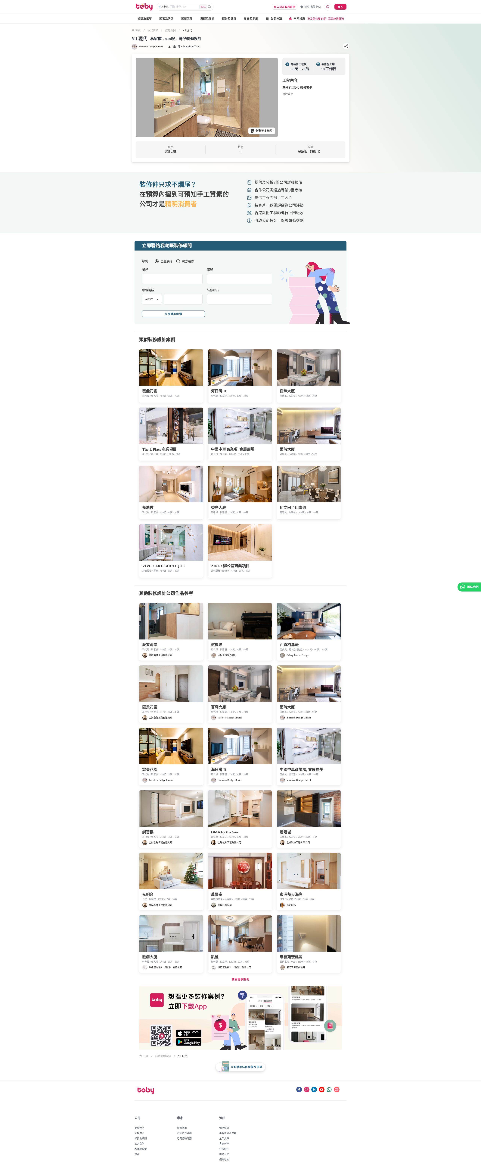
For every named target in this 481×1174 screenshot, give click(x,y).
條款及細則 (141, 1138)
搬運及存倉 (207, 18)
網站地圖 (224, 1159)
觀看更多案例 (240, 979)
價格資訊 (224, 1127)
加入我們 (139, 1143)
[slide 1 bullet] (199, 132)
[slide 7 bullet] (215, 132)
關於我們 (139, 1127)
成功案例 (170, 30)
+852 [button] (149, 299)
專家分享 (224, 1143)
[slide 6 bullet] (212, 132)
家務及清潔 (166, 18)
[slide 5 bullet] (209, 132)
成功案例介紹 (163, 1055)
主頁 (138, 30)
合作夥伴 (224, 1148)
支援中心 (139, 1133)
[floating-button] (142, 97)
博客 (137, 1154)
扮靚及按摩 (145, 18)
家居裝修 (187, 18)
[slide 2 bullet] (202, 132)
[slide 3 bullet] (204, 132)
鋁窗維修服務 (336, 18)
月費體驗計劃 (184, 1138)
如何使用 (182, 1127)
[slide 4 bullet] (207, 132)
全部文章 (224, 1138)
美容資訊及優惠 (227, 1133)
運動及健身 (229, 18)
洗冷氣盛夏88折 (317, 18)
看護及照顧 (251, 18)
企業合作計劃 (184, 1133)
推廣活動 (224, 1154)
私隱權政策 (141, 1148)
